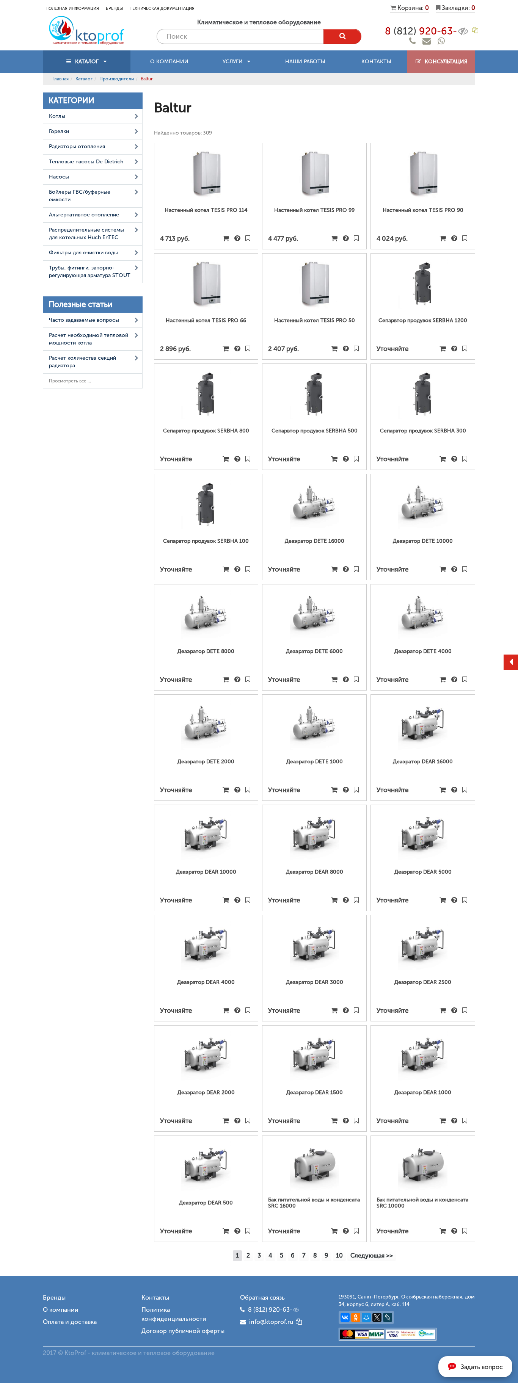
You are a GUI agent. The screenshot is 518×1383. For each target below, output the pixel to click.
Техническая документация (162, 8)
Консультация (445, 61)
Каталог (84, 78)
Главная (60, 78)
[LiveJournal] (387, 1317)
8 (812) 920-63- (270, 1309)
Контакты (376, 61)
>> (371, 1255)
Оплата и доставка (70, 1321)
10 (339, 1255)
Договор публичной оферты (182, 1330)
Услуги (235, 61)
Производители (116, 78)
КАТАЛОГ (87, 61)
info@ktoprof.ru (270, 1321)
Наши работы (305, 61)
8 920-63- (421, 31)
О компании (169, 61)
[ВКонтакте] (345, 1317)
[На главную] (86, 29)
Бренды (114, 8)
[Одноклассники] (355, 1317)
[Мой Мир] (366, 1317)
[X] (376, 1317)
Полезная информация (72, 8)
